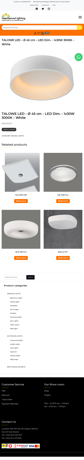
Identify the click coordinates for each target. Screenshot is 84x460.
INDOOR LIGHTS (14, 294)
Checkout (45, 5)
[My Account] (35, 33)
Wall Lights (14, 328)
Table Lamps (14, 325)
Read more (21, 201)
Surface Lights (15, 355)
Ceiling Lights (17, 136)
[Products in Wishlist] (38, 33)
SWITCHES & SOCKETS (16, 367)
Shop (46, 391)
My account (34, 5)
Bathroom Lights (16, 298)
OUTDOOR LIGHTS (14, 336)
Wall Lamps (14, 359)
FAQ (3, 391)
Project (47, 395)
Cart (53, 5)
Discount (6, 395)
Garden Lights (15, 344)
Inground (13, 352)
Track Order (7, 400)
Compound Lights (16, 340)
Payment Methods (10, 404)
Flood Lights (14, 309)
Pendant (13, 313)
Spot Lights (14, 321)
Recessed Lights (16, 317)
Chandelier (14, 305)
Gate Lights (14, 348)
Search (30, 277)
